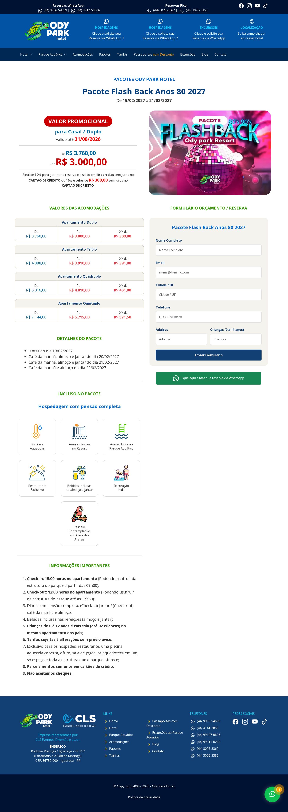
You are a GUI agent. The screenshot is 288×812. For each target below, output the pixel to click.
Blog (204, 54)
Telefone (163, 307)
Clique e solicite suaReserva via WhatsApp (208, 32)
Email (160, 263)
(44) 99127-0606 (88, 10)
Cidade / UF (165, 285)
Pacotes (105, 54)
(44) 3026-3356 (196, 10)
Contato (220, 54)
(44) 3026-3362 (164, 10)
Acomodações (83, 54)
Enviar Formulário (209, 355)
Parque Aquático (50, 54)
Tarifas (122, 54)
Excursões (187, 54)
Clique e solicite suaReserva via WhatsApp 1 (106, 32)
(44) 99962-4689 (55, 10)
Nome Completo (169, 240)
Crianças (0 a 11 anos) (227, 329)
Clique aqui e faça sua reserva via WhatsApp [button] (211, 378)
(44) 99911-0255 (208, 742)
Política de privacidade (144, 797)
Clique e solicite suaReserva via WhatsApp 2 (160, 32)
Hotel (24, 54)
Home (113, 721)
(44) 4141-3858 (207, 728)
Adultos (162, 329)
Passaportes (154, 54)
